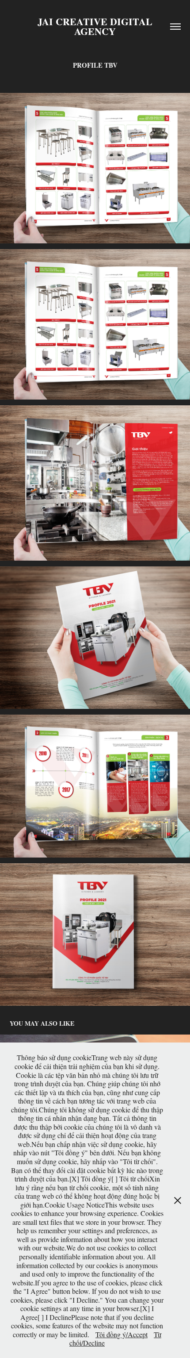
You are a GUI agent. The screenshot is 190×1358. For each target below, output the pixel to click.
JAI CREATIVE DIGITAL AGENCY (96, 26)
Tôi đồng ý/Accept (121, 1334)
